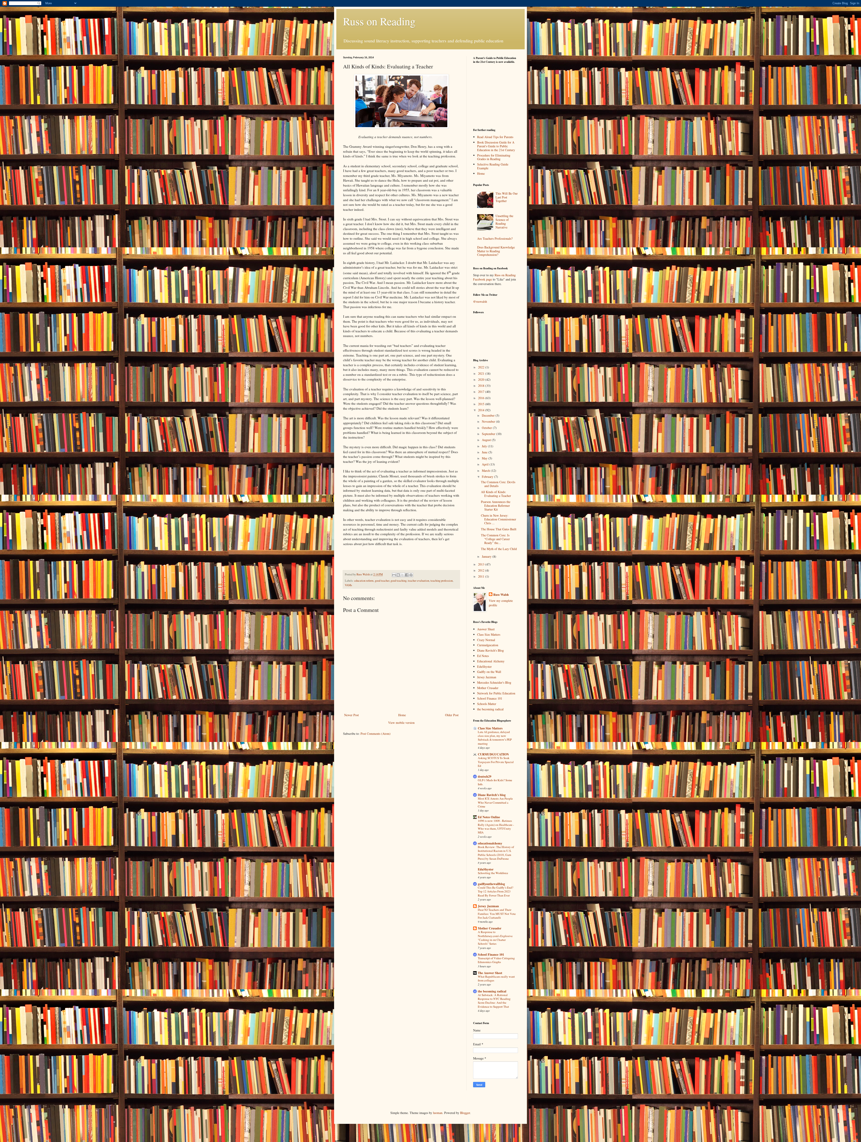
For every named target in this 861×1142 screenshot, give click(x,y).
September (489, 434)
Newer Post (351, 715)
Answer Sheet (486, 629)
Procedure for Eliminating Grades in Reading (493, 157)
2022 (481, 367)
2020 (481, 379)
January (487, 556)
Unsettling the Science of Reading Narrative (504, 221)
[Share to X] (402, 575)
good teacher (382, 581)
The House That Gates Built (498, 529)
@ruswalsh (480, 301)
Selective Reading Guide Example (492, 166)
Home (402, 715)
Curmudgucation (487, 645)
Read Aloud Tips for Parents (495, 137)
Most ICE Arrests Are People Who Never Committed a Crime (495, 802)
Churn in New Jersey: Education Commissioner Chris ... (498, 519)
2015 (481, 404)
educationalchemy (490, 843)
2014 (481, 410)
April (485, 464)
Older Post (452, 715)
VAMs (348, 585)
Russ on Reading (379, 21)
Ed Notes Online (489, 817)
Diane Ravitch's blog (492, 794)
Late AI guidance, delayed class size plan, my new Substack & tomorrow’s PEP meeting (495, 738)
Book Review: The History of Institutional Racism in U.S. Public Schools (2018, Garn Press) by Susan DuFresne (496, 853)
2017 (481, 391)
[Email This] (394, 575)
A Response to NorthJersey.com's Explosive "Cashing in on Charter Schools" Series (495, 938)
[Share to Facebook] (406, 575)
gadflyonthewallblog (491, 883)
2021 (481, 373)
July (485, 446)
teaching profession (441, 581)
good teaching (399, 581)
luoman (437, 1113)
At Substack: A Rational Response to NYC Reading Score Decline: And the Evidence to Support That (494, 1001)
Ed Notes (483, 656)
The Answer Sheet (490, 972)
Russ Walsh (501, 594)
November (489, 421)
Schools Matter (486, 704)
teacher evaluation (418, 581)
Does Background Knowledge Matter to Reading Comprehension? (496, 251)
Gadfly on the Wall (489, 672)
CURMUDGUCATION (493, 754)
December (489, 415)
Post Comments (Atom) (376, 733)
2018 (481, 385)
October (487, 428)
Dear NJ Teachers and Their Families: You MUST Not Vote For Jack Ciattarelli (497, 914)
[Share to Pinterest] (411, 575)
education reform (364, 581)
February (488, 476)
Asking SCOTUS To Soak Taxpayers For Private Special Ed (496, 762)
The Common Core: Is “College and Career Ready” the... (495, 539)
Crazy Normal (486, 640)
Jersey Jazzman (486, 677)
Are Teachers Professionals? (495, 238)
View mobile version (401, 722)
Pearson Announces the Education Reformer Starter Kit (495, 505)
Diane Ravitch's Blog (490, 650)
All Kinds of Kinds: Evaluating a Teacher (496, 494)
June (485, 452)
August (487, 440)
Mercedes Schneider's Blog (494, 682)
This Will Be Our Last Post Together (507, 197)
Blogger (465, 1113)
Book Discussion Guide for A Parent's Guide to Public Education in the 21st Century (496, 146)
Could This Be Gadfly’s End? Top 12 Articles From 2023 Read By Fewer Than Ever (495, 891)
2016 (481, 398)
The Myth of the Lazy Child (499, 549)
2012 (481, 570)
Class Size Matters (488, 634)
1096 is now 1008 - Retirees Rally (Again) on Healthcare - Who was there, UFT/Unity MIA (496, 826)
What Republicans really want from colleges (496, 978)
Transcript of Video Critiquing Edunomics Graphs (496, 960)
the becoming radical (490, 709)
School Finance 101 (489, 698)
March (486, 470)
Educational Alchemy (490, 661)
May (485, 458)
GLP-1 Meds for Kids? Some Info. (495, 782)
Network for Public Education (496, 693)
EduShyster (484, 666)
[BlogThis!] (398, 575)
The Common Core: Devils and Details (498, 484)
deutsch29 (484, 776)
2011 (481, 576)
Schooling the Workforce (493, 873)
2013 (481, 564)
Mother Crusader (487, 688)
